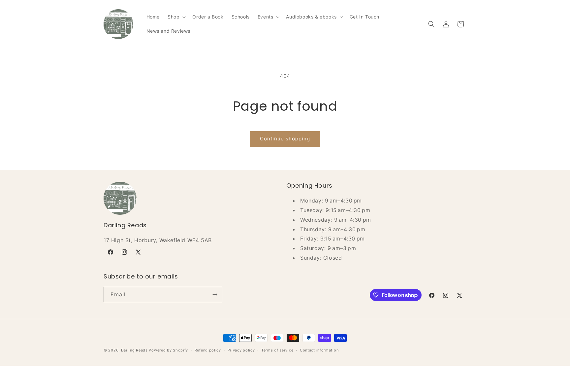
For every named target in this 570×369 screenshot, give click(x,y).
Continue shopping (285, 138)
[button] (176, 17)
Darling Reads (134, 350)
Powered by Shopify (168, 350)
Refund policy (208, 350)
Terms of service (277, 350)
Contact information (319, 350)
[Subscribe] (214, 294)
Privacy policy (241, 350)
